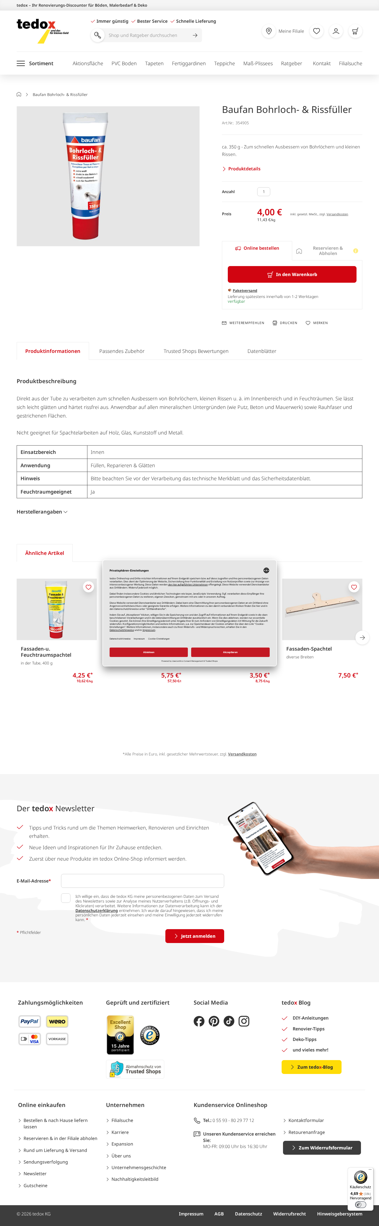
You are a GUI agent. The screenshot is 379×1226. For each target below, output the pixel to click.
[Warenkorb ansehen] (355, 31)
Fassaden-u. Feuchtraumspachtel (46, 651)
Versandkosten (337, 214)
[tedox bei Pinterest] (214, 1021)
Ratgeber (291, 63)
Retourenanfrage (307, 1132)
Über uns (121, 1156)
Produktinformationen (52, 351)
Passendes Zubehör (122, 351)
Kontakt (322, 63)
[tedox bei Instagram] (244, 1021)
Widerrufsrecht (289, 1214)
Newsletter (35, 1174)
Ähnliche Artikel (44, 553)
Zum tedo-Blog (315, 1067)
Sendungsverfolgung (46, 1162)
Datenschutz (248, 1214)
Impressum (191, 1214)
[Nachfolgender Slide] (362, 637)
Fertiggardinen (189, 63)
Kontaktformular (306, 1120)
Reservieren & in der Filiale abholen (60, 1138)
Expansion (122, 1144)
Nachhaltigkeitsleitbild (135, 1179)
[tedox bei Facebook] (199, 1021)
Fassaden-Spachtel (309, 648)
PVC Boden (124, 63)
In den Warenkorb (296, 274)
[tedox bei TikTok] (229, 1021)
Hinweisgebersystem (339, 1214)
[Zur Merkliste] (317, 31)
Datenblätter (261, 351)
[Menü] (370, 1170)
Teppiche (224, 63)
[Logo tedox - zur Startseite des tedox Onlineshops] (43, 31)
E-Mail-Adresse (34, 881)
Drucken (288, 322)
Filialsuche (350, 63)
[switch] (360, 1204)
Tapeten (154, 63)
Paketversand (245, 290)
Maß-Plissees (258, 63)
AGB (219, 1214)
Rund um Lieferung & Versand (55, 1150)
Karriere (120, 1132)
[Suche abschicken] (195, 35)
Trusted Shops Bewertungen (196, 351)
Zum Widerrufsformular (325, 1148)
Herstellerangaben (39, 511)
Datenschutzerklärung (96, 910)
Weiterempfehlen (246, 323)
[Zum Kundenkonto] (336, 31)
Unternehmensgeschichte (139, 1167)
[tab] (257, 251)
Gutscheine (35, 1185)
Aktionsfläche (88, 63)
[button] (108, 176)
